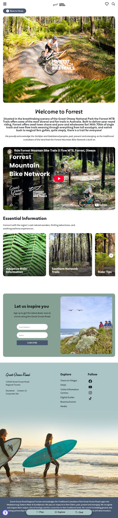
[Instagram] (90, 392)
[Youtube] (90, 387)
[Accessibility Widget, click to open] (5, 512)
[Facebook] (90, 381)
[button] (111, 255)
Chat (80, 512)
